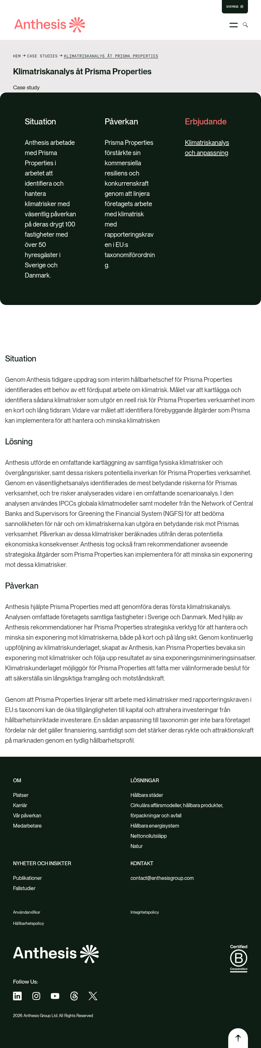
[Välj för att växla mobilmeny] (233, 25)
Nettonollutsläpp (148, 836)
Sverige (232, 6)
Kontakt (141, 863)
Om (17, 780)
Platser (20, 795)
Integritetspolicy (144, 912)
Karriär (20, 805)
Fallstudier (24, 888)
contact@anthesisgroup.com (162, 878)
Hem (17, 56)
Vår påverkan (27, 816)
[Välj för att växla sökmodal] (245, 25)
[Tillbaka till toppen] (238, 1038)
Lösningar (144, 780)
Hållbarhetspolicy (28, 923)
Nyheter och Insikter (42, 863)
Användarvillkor (26, 912)
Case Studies (42, 56)
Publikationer (27, 878)
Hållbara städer (146, 795)
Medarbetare (27, 826)
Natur (136, 846)
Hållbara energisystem (154, 826)
